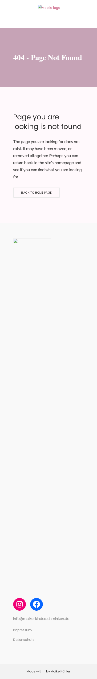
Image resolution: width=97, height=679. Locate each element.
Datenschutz (23, 639)
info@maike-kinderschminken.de (41, 618)
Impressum (22, 630)
